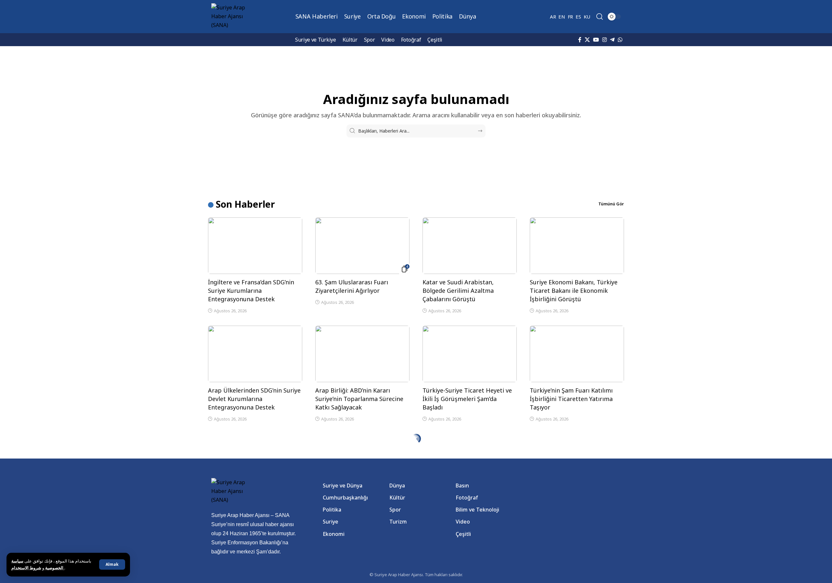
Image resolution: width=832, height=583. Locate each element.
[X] (587, 39)
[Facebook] (580, 39)
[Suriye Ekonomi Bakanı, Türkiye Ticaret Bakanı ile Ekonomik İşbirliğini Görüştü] (577, 245)
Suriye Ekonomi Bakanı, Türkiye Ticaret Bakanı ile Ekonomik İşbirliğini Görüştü (574, 290)
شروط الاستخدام (37, 568)
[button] (112, 564)
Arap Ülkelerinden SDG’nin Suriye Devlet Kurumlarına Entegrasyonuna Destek (254, 398)
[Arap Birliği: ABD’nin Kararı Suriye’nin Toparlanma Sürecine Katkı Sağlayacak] (362, 354)
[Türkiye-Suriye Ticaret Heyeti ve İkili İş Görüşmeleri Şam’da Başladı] (469, 354)
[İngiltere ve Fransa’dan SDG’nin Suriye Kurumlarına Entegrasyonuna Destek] (255, 245)
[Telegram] (612, 39)
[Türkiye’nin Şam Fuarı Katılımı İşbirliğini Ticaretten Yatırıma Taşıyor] (577, 354)
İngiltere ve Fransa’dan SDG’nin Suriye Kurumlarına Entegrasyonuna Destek (251, 290)
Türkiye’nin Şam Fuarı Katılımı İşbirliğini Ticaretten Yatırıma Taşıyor (571, 398)
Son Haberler (245, 204)
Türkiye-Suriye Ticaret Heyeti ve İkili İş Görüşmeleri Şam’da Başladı (467, 398)
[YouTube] (596, 39)
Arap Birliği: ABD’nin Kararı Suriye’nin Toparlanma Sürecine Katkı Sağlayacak (359, 398)
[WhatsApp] (620, 39)
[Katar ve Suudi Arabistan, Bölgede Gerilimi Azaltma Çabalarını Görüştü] (469, 245)
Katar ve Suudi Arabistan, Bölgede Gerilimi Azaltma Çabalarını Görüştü (458, 290)
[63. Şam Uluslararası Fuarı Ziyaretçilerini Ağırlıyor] (362, 245)
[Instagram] (604, 39)
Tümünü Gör (611, 204)
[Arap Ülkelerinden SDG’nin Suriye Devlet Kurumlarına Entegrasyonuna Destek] (255, 354)
